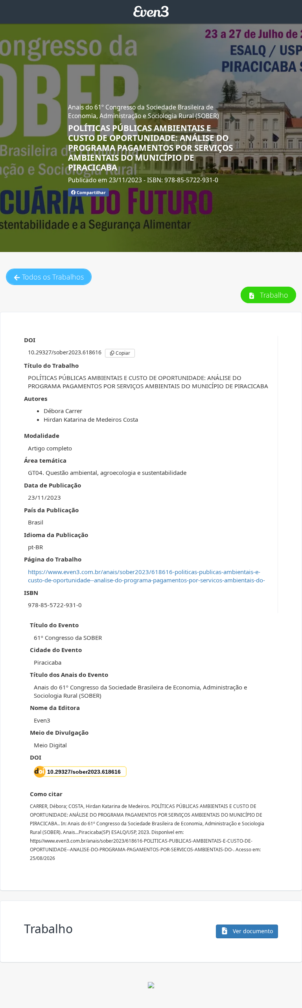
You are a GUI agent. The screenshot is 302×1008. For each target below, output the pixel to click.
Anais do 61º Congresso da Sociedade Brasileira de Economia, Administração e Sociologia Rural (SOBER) (143, 111)
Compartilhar (91, 192)
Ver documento (252, 931)
